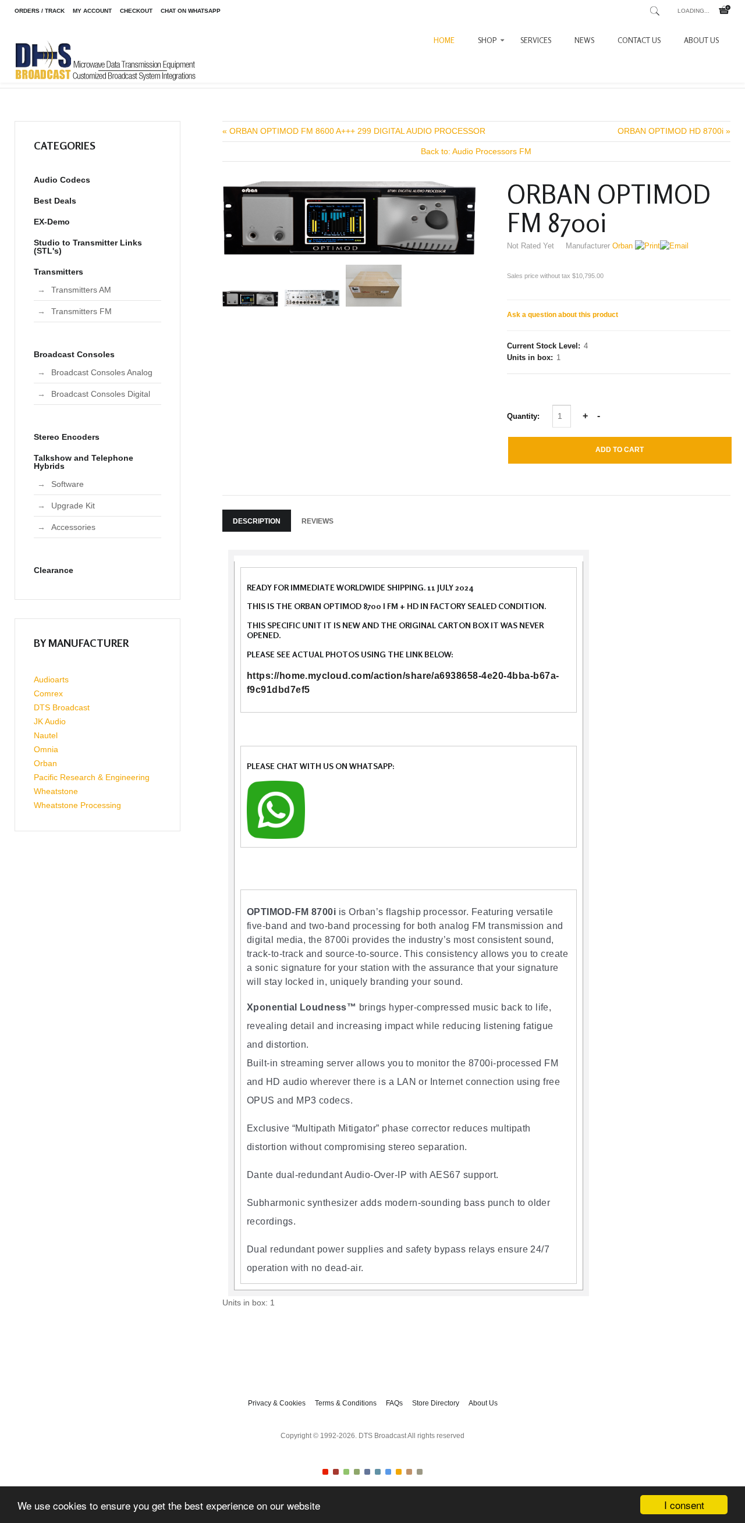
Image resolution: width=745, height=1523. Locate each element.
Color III (346, 1472)
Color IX (409, 1472)
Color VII (388, 1472)
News (584, 40)
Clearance (53, 570)
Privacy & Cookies (277, 1403)
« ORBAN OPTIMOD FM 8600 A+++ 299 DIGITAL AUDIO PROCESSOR (353, 131)
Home (444, 40)
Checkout (136, 11)
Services (535, 40)
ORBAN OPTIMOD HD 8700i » (674, 131)
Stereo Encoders (67, 437)
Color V (367, 1472)
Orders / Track (40, 11)
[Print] (647, 245)
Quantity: (524, 416)
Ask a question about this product (562, 315)
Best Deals (55, 200)
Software (67, 484)
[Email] (674, 245)
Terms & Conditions (346, 1403)
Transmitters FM (81, 311)
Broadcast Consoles (74, 354)
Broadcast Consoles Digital (100, 393)
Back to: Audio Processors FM (476, 151)
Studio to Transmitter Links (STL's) (88, 246)
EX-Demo (52, 221)
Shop (487, 40)
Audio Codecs (62, 179)
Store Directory (435, 1403)
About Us (701, 40)
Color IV (357, 1472)
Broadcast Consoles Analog (101, 372)
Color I (325, 1472)
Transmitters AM (81, 289)
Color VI (378, 1472)
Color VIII (399, 1472)
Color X (420, 1472)
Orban (622, 245)
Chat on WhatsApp (191, 11)
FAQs (394, 1403)
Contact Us (639, 40)
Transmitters (58, 271)
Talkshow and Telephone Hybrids (83, 462)
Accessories (73, 527)
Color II (336, 1472)
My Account (92, 11)
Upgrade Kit (73, 505)
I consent (684, 1504)
